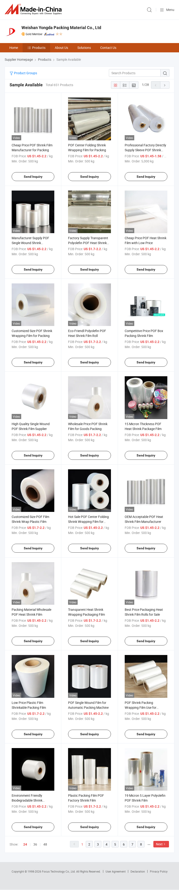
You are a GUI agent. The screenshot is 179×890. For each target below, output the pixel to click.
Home (13, 47)
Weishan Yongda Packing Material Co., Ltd (61, 27)
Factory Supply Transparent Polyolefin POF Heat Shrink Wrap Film (88, 243)
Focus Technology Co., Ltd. (59, 871)
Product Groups (25, 73)
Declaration (138, 871)
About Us (61, 47)
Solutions (84, 47)
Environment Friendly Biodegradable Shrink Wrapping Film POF (27, 800)
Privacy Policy (159, 871)
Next (159, 844)
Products (38, 47)
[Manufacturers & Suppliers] (34, 9)
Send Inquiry (33, 176)
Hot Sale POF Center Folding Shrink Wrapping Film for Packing (88, 521)
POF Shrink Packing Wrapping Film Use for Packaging (140, 707)
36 (35, 844)
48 (45, 844)
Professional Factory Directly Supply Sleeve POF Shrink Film (145, 150)
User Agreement (116, 871)
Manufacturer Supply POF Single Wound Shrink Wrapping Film (30, 243)
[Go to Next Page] (164, 84)
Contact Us (108, 47)
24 (25, 844)
